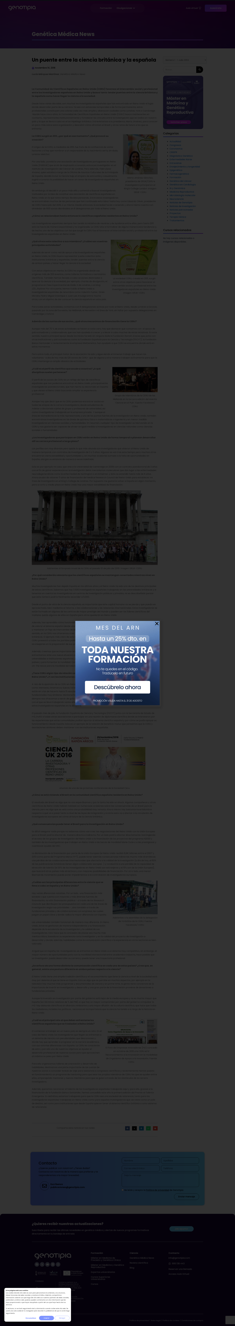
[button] (156, 623)
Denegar (62, 1318)
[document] (117, 663)
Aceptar (46, 1318)
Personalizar (31, 1318)
